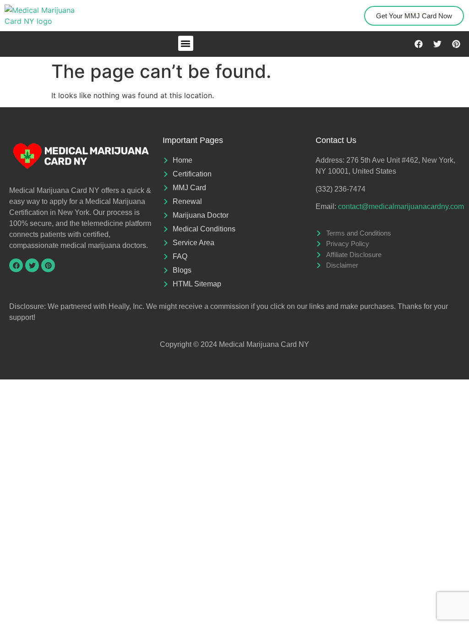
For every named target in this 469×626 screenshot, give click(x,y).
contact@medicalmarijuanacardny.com (401, 206)
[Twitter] (437, 44)
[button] (185, 43)
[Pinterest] (456, 44)
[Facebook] (418, 44)
